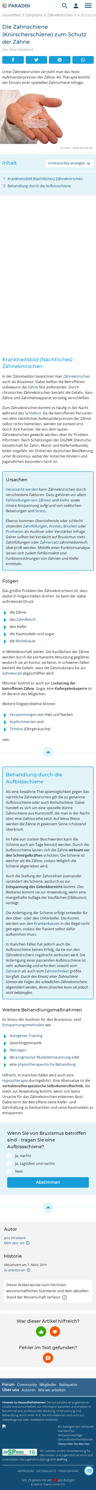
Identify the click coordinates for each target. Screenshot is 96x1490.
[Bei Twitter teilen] (36, 60)
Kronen (55, 526)
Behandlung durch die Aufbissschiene (39, 185)
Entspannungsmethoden (23, 1024)
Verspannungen (23, 714)
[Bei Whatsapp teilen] (83, 60)
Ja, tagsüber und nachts (35, 1163)
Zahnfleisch (26, 619)
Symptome (34, 15)
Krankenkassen (47, 923)
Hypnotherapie (15, 1080)
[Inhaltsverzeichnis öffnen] (89, 1471)
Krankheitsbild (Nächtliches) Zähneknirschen (45, 178)
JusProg (62, 1459)
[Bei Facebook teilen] (13, 60)
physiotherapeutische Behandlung (47, 1064)
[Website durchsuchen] (64, 5)
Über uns (10, 1390)
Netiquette (68, 1384)
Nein (19, 1171)
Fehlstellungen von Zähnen (28, 500)
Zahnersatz (49, 542)
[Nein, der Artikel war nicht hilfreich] (55, 1331)
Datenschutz (46, 1471)
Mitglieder (48, 1384)
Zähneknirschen (60, 15)
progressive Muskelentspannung (43, 1057)
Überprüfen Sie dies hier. (74, 1444)
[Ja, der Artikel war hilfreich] (41, 1331)
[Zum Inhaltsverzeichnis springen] (48, 752)
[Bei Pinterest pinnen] (60, 60)
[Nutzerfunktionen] (75, 5)
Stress (40, 510)
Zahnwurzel (12, 673)
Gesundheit (11, 15)
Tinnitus (16, 728)
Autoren (28, 1390)
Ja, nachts (23, 1155)
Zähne (33, 387)
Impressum (26, 1471)
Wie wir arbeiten (52, 1390)
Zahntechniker (57, 971)
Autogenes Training (26, 1035)
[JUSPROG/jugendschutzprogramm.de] (19, 1452)
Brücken (70, 526)
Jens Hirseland (15, 1238)
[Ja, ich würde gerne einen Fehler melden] (48, 1358)
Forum (8, 1384)
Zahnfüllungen (35, 526)
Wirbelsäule (25, 640)
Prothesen (14, 531)
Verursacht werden (22, 489)
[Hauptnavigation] (88, 5)
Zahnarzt (13, 971)
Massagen (18, 1050)
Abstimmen (48, 1182)
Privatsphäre (68, 1471)
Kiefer (64, 500)
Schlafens (33, 413)
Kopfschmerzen (23, 721)
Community (27, 1384)
